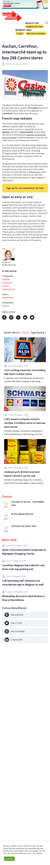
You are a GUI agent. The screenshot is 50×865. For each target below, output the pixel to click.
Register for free (34, 26)
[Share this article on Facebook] (4, 317)
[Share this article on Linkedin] (25, 317)
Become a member (36, 33)
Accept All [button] (9, 859)
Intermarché (8, 289)
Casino (5, 286)
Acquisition (8, 297)
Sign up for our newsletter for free (25, 188)
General (9, 545)
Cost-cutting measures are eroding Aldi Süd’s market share (24, 372)
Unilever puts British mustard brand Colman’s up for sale (21, 473)
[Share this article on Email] (32, 317)
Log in (20, 33)
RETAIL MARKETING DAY (22, 514)
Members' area (23, 30)
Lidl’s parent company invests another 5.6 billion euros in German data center (25, 422)
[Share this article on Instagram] (11, 317)
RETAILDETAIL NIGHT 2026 (24, 526)
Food (8, 63)
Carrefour (7, 282)
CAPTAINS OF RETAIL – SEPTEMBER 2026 (27, 503)
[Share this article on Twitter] (18, 317)
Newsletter (32, 23)
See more (37, 333)
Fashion (9, 592)
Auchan (6, 279)
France (5, 305)
